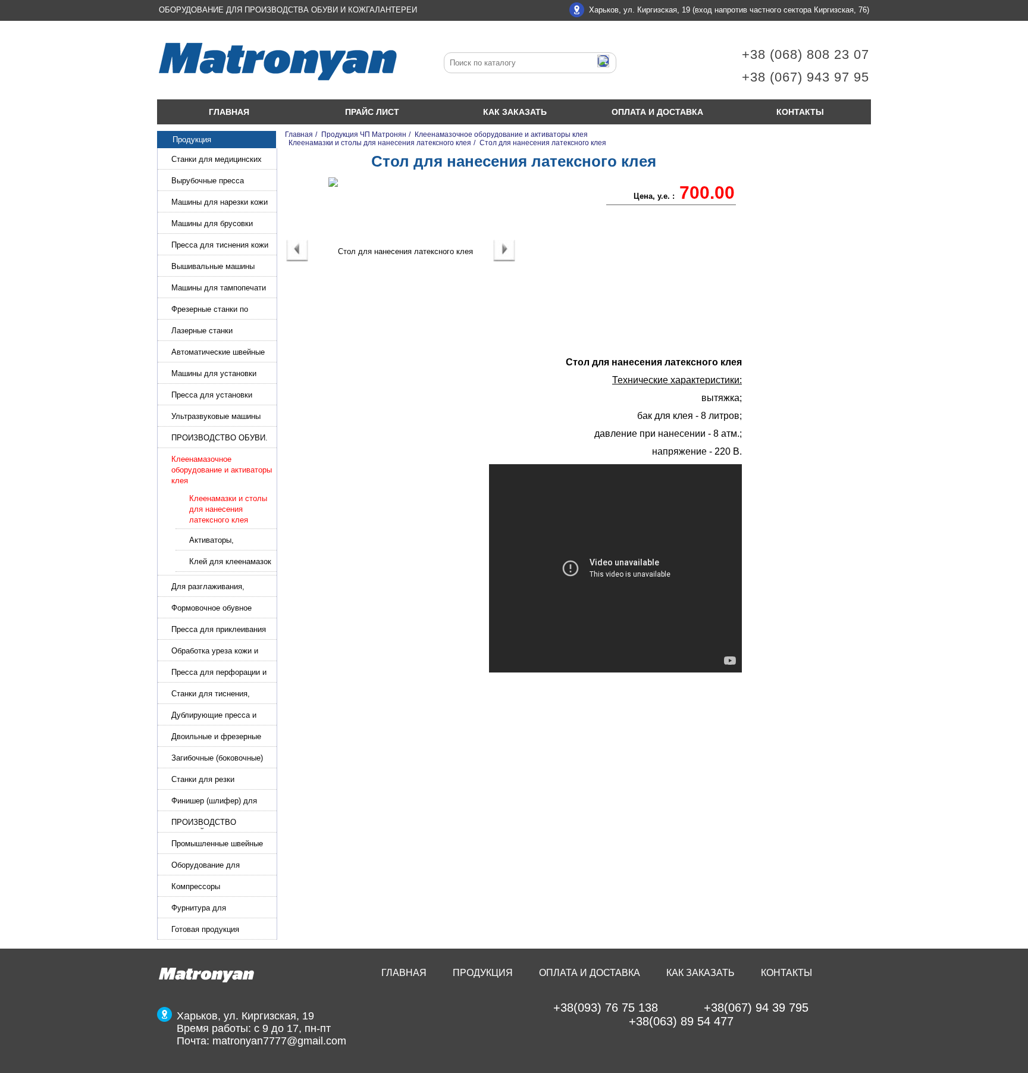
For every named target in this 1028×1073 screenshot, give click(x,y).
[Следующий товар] (504, 258)
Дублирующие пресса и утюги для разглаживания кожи (218, 716)
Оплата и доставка (657, 112)
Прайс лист (372, 112)
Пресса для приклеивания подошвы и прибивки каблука (218, 630)
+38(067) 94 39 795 (756, 1007)
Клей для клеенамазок (230, 561)
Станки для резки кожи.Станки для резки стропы (212, 780)
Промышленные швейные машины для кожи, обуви (217, 844)
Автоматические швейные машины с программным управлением (218, 353)
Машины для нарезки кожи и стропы (219, 203)
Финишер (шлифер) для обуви (214, 802)
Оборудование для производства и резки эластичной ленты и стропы (221, 866)
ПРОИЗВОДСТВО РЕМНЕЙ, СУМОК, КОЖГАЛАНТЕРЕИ (205, 823)
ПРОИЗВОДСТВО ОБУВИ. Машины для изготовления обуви (219, 439)
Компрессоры (195, 886)
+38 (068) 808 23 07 (805, 54)
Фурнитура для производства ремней (210, 909)
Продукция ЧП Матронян (363, 134)
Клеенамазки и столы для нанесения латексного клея (228, 509)
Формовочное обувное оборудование (211, 609)
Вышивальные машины (213, 266)
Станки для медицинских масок (216, 160)
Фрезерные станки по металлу (209, 310)
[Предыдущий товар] (297, 258)
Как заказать (515, 112)
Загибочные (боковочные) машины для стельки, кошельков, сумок (217, 759)
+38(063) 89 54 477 (681, 1021)
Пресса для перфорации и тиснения (219, 673)
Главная (229, 112)
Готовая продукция (205, 929)
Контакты (800, 112)
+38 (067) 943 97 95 (805, 77)
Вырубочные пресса (207, 180)
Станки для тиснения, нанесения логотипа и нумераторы (210, 694)
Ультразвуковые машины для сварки (216, 417)
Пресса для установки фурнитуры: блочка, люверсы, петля (211, 396)
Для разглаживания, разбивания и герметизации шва (220, 587)
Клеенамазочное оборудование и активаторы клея (221, 470)
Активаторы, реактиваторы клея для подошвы (223, 541)
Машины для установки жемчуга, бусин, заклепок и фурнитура (221, 374)
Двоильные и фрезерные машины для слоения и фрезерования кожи (216, 737)
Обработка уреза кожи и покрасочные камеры (214, 652)
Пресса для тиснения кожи (219, 244)
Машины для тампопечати (218, 287)
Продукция (483, 973)
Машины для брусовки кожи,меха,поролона (212, 224)
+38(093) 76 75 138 (605, 1007)
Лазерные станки (202, 330)
